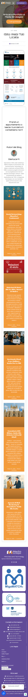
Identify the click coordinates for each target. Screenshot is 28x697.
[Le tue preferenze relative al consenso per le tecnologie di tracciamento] (25, 694)
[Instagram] (14, 562)
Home (3, 649)
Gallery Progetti (5, 653)
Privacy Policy (5, 667)
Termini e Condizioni (6, 669)
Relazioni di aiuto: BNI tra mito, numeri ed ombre (14, 289)
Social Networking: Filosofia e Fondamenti (14, 216)
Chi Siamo (4, 651)
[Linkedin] (16, 562)
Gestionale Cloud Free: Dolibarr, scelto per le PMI (14, 361)
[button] (13, 3)
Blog (3, 656)
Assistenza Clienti (6, 659)
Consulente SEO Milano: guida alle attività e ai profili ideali (14, 434)
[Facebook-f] (12, 562)
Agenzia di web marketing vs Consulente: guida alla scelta (14, 506)
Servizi (3, 661)
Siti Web (14, 30)
